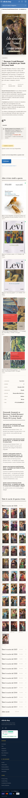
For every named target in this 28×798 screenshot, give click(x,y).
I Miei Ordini (4, 764)
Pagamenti (3, 750)
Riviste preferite (4, 767)
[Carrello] (25, 1)
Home (1, 9)
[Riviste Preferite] (22, 1)
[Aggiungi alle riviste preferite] (2, 61)
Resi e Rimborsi (4, 753)
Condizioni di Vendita (6, 783)
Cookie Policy (4, 781)
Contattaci (3, 755)
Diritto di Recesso (5, 785)
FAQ (2, 746)
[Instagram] (6, 728)
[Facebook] (2, 728)
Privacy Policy (4, 778)
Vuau (6, 796)
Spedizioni (3, 748)
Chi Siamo (3, 744)
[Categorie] (1, 1)
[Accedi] (19, 1)
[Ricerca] (25, 5)
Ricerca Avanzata (5, 769)
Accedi (2, 762)
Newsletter (3, 771)
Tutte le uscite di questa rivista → (9, 165)
